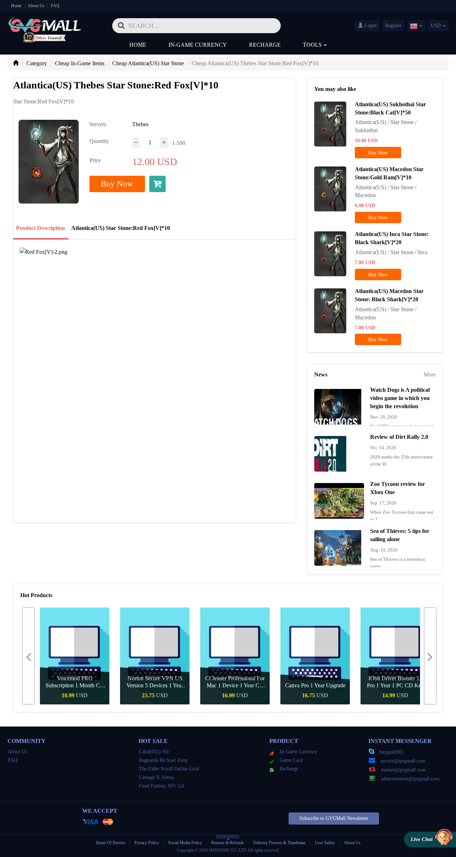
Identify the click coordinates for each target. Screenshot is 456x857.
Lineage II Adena (156, 777)
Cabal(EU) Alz (154, 751)
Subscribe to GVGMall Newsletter (333, 818)
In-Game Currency (198, 45)
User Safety (325, 842)
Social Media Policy (185, 842)
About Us (36, 5)
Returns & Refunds (227, 842)
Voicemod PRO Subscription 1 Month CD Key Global (75, 682)
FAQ (55, 5)
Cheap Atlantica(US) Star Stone (148, 63)
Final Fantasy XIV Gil (161, 786)
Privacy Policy (147, 842)
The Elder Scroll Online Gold (169, 768)
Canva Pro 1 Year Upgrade (315, 685)
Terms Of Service (110, 842)
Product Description (40, 228)
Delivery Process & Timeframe (279, 842)
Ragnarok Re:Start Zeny (163, 760)
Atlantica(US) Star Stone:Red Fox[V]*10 (120, 228)
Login (370, 25)
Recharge (265, 45)
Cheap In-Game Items (79, 63)
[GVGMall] (44, 23)
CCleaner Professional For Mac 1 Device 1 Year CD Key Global (235, 682)
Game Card (291, 760)
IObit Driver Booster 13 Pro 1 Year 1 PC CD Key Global (395, 682)
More (430, 374)
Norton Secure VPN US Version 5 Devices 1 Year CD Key (154, 682)
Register (393, 25)
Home (16, 5)
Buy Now (117, 183)
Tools (313, 45)
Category (36, 63)
